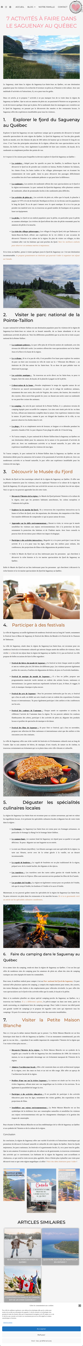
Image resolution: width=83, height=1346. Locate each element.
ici (10, 653)
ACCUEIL (20, 7)
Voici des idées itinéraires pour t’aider (61, 1162)
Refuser (41, 1335)
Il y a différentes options (32, 1002)
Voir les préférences (41, 1341)
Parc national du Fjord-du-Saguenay (58, 981)
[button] (80, 1306)
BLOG (30, 7)
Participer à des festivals (38, 625)
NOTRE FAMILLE (47, 7)
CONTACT (62, 7)
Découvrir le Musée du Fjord (42, 471)
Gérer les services (7, 1322)
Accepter (41, 1329)
